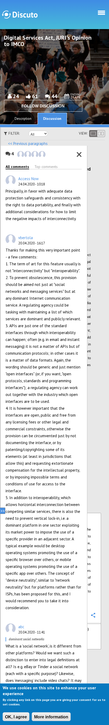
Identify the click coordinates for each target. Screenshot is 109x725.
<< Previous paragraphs (28, 143)
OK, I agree (16, 717)
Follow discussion (43, 106)
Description (23, 118)
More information (51, 717)
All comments (17, 167)
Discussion (52, 118)
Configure (93, 192)
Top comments (46, 167)
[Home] (20, 15)
